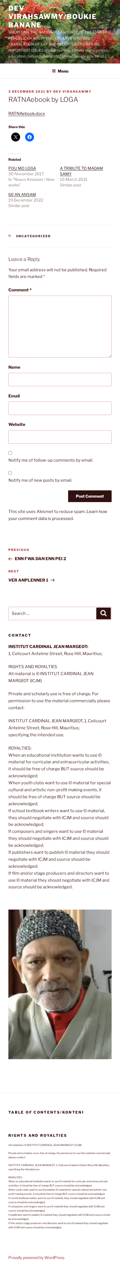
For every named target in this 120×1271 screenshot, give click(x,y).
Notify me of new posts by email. (40, 480)
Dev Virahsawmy (72, 91)
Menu (63, 71)
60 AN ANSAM (22, 194)
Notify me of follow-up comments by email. (50, 460)
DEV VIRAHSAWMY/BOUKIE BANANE (52, 16)
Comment (20, 289)
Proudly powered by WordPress (36, 1257)
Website (16, 424)
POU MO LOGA (22, 168)
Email (14, 396)
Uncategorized (33, 236)
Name (14, 367)
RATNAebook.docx (26, 113)
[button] (60, 984)
